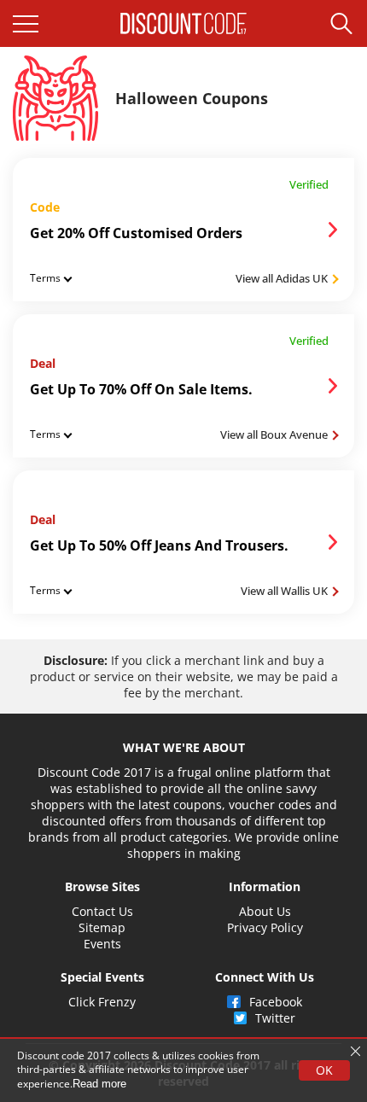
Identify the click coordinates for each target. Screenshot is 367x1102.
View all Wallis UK (285, 590)
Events (102, 944)
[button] (25, 23)
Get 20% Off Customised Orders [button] (136, 233)
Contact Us (102, 911)
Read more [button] (99, 1083)
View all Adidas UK (283, 278)
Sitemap (102, 927)
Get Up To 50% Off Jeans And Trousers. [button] (159, 545)
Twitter (275, 1018)
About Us (265, 911)
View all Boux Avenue (275, 434)
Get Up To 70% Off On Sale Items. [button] (141, 389)
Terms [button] (45, 277)
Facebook (275, 1002)
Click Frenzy (102, 1002)
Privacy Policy (265, 927)
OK (324, 1070)
